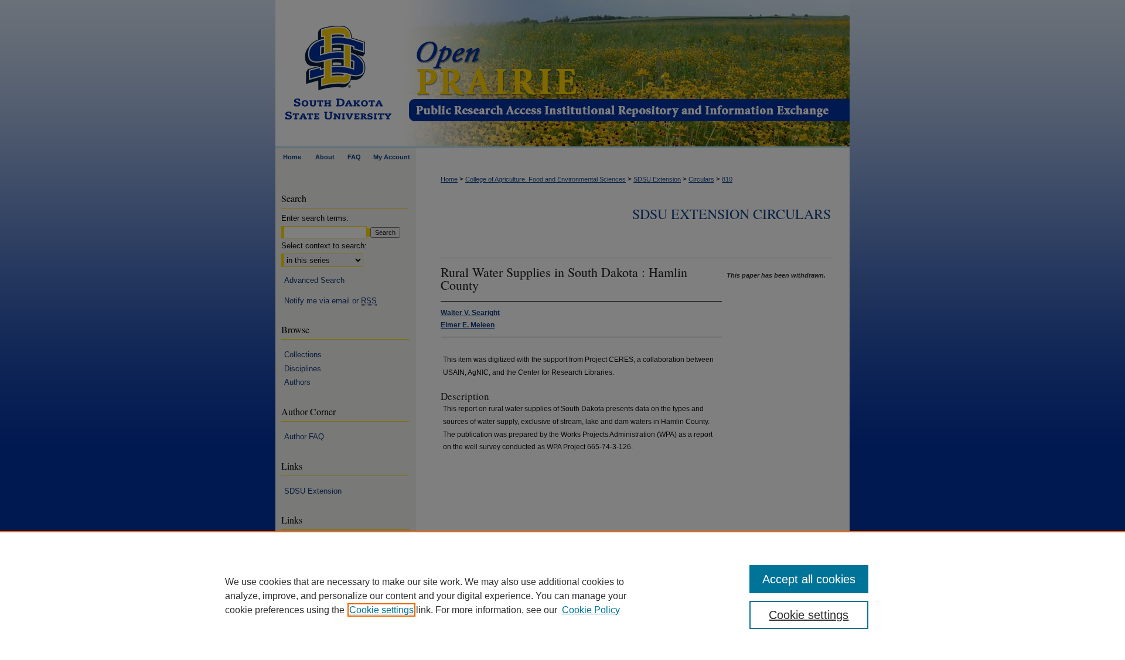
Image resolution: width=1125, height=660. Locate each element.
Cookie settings (381, 610)
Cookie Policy (591, 610)
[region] (562, 595)
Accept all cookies (808, 579)
